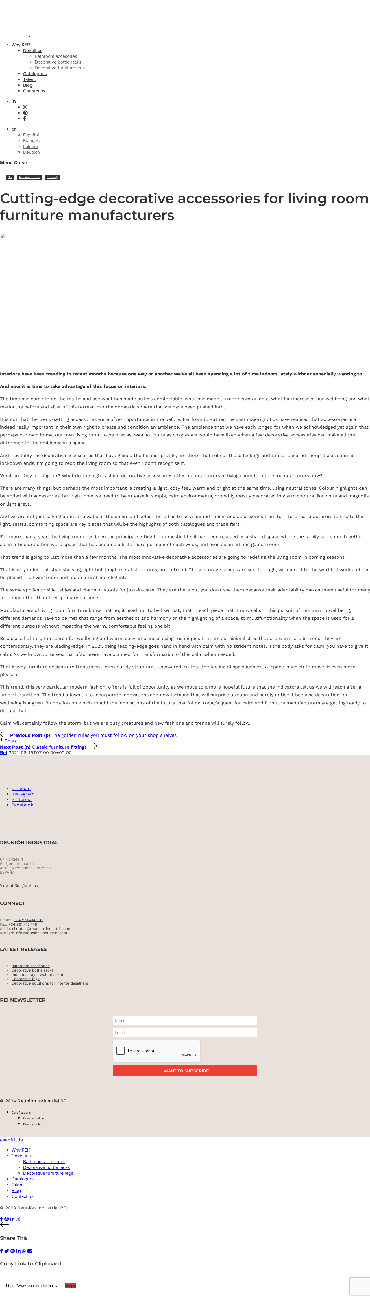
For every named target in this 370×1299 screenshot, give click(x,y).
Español (31, 135)
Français (31, 141)
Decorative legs (26, 979)
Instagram (23, 794)
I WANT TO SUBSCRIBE (185, 1071)
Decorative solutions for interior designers (50, 983)
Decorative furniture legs (60, 68)
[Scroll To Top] (185, 1225)
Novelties (32, 50)
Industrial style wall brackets (38, 974)
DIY (10, 177)
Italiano (30, 146)
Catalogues (35, 74)
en (14, 129)
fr (12, 1140)
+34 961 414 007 (28, 920)
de (20, 1140)
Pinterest (22, 799)
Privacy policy (33, 1124)
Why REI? (21, 45)
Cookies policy (33, 1118)
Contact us (34, 91)
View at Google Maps (19, 885)
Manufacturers (29, 177)
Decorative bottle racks (58, 62)
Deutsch (31, 152)
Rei (3, 752)
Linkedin (21, 788)
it (15, 1140)
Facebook (22, 805)
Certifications (21, 1113)
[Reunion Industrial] (38, 34)
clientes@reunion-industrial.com (41, 928)
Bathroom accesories (56, 56)
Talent (29, 79)
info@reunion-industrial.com (41, 933)
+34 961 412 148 (22, 924)
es (2, 1140)
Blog (27, 85)
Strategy (52, 177)
